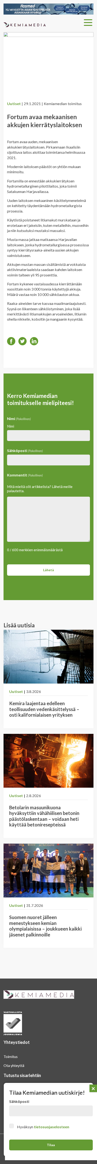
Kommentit (25, 475)
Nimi (10, 426)
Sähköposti (25, 450)
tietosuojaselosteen (51, 1127)
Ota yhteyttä (14, 1065)
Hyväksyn (43, 1127)
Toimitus (11, 1056)
